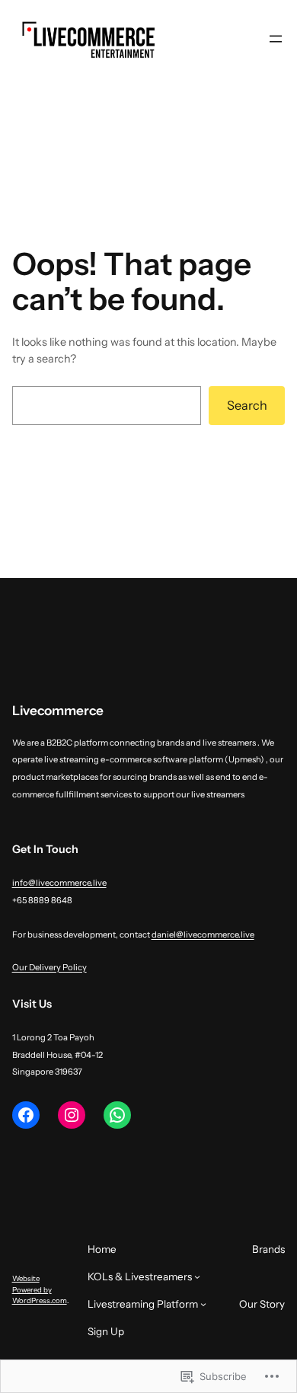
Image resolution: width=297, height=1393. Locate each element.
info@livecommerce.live (59, 882)
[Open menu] (276, 39)
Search (247, 405)
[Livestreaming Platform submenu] (203, 1304)
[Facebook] (26, 1115)
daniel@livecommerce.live (203, 934)
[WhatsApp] (117, 1115)
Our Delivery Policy (49, 967)
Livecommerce (58, 710)
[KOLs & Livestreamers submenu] (197, 1276)
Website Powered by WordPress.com (39, 1289)
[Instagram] (71, 1115)
